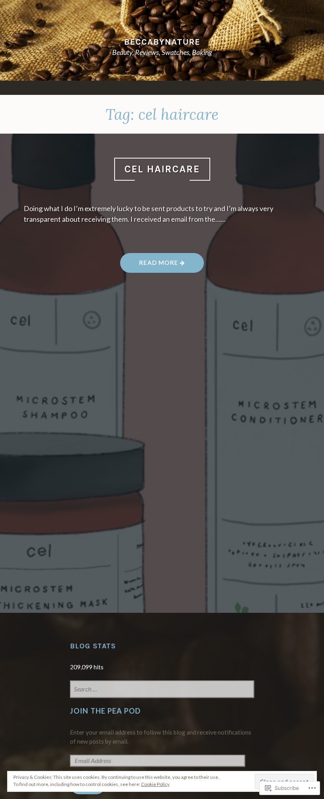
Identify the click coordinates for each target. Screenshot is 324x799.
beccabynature (162, 42)
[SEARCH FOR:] (162, 690)
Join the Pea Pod (105, 710)
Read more (150, 265)
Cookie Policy (155, 784)
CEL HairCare (162, 169)
